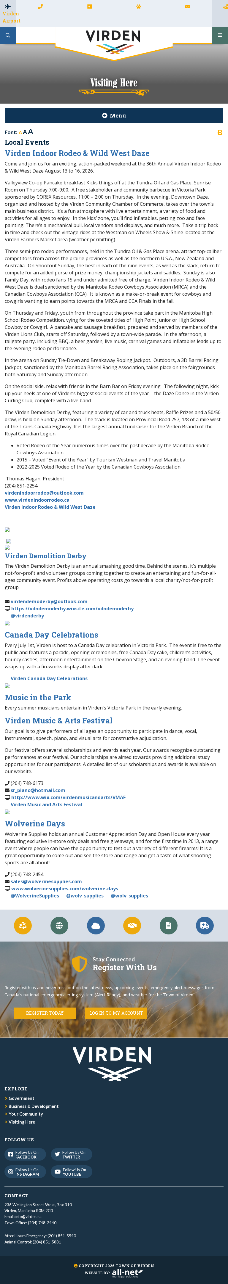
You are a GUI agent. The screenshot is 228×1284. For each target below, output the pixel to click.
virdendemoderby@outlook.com (49, 601)
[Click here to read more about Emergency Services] (205, 925)
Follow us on (27, 1154)
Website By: (97, 1272)
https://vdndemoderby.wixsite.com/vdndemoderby (72, 608)
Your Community (26, 1113)
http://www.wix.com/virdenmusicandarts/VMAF (68, 797)
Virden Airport (9, 17)
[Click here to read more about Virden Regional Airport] (95, 925)
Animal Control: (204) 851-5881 (32, 1242)
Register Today (45, 1013)
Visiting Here (22, 1121)
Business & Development (34, 1106)
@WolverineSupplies (35, 895)
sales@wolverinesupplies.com (46, 881)
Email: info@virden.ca (23, 1216)
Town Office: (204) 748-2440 (30, 1222)
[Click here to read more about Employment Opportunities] (132, 925)
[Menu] (220, 35)
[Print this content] (220, 132)
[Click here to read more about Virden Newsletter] (168, 925)
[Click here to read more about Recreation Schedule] (59, 925)
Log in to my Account (116, 1013)
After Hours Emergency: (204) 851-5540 (40, 1235)
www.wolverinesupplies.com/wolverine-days (64, 888)
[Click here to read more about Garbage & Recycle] (23, 925)
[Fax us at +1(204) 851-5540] (89, 6)
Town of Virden (114, 44)
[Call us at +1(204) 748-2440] (40, 6)
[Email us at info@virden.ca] (187, 6)
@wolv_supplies (85, 895)
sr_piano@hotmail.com (38, 790)
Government (21, 1098)
